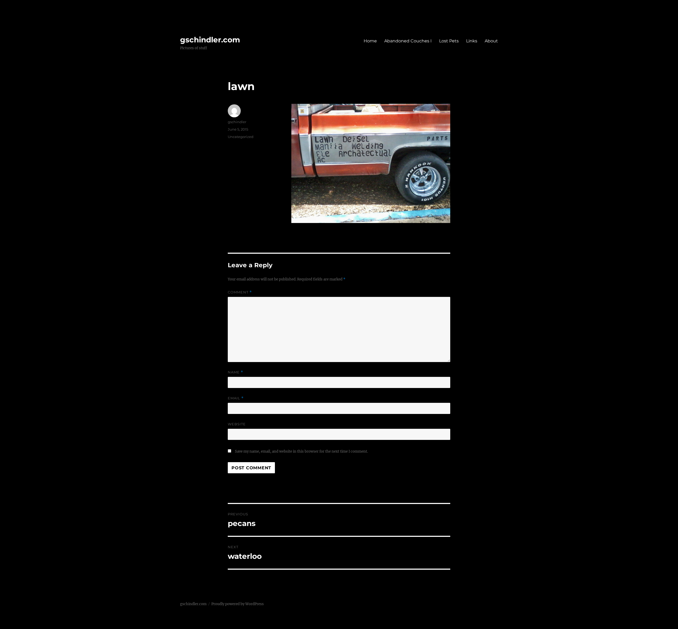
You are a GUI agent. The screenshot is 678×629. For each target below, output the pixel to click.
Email (236, 398)
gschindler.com (210, 39)
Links (471, 40)
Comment (240, 292)
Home (370, 40)
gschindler (237, 122)
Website (237, 424)
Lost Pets (449, 40)
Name (235, 372)
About (491, 40)
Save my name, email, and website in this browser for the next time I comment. (301, 451)
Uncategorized (240, 137)
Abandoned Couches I (408, 40)
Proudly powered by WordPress (237, 604)
